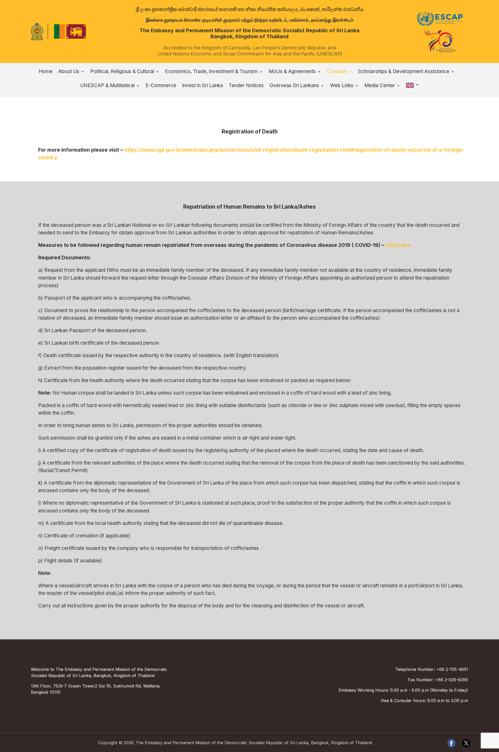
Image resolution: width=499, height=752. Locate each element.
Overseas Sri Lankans (294, 86)
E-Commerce (161, 86)
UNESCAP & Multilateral (107, 86)
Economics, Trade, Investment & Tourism (211, 72)
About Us (68, 72)
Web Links (341, 86)
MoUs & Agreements (292, 72)
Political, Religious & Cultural (122, 72)
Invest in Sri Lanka (202, 86)
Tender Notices (246, 86)
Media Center (379, 86)
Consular (337, 72)
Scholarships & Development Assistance (403, 72)
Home (45, 72)
